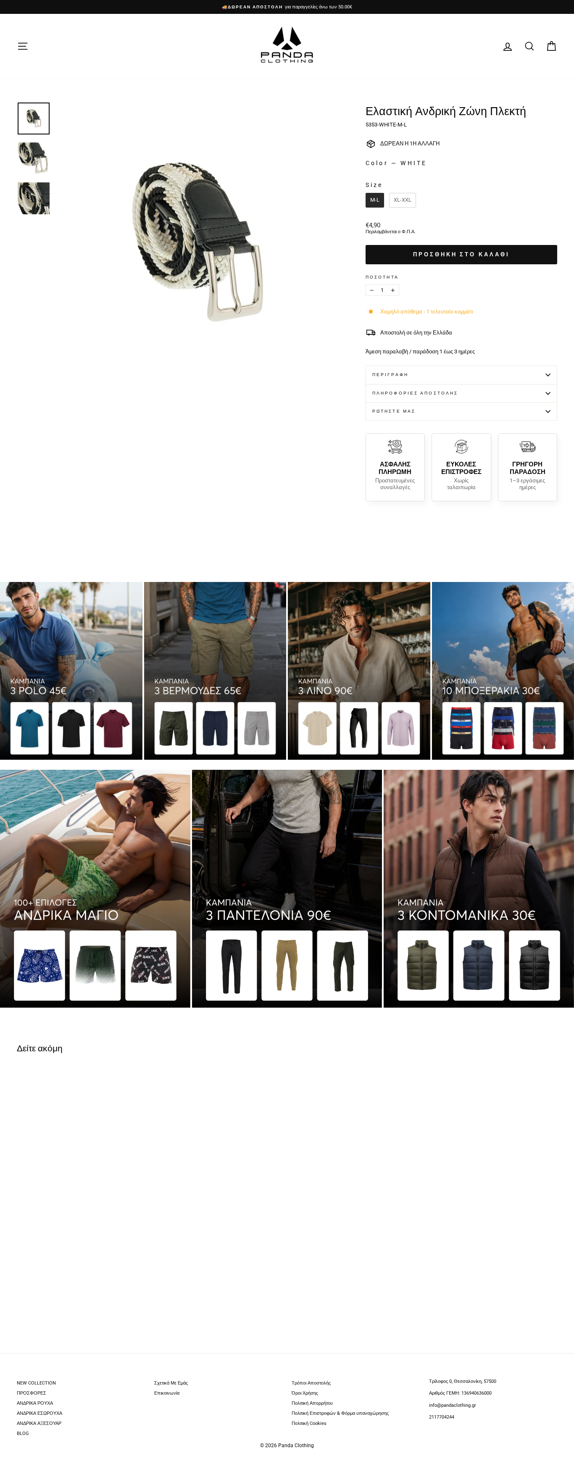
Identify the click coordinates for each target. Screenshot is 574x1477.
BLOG (23, 1433)
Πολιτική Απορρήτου (312, 1403)
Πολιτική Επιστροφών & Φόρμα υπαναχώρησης (340, 1413)
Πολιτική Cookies (309, 1423)
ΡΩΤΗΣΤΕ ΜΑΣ (394, 411)
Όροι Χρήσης (305, 1393)
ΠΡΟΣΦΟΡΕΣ (31, 1393)
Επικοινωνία (166, 1393)
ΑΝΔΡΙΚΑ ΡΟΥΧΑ (35, 1403)
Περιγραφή (390, 374)
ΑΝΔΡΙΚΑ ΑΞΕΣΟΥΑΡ (39, 1423)
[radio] (375, 200)
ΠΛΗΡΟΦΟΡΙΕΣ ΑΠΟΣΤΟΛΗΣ (415, 393)
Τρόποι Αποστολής (311, 1383)
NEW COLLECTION (36, 1383)
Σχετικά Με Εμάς (171, 1383)
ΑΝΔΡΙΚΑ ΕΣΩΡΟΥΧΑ (39, 1413)
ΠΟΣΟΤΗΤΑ (382, 277)
